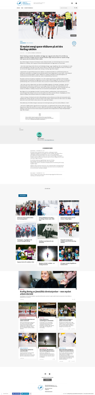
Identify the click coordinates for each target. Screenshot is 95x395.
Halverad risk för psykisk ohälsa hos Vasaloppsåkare (25, 218)
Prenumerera (47, 379)
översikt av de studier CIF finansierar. (38, 119)
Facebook (72, 3)
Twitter (76, 3)
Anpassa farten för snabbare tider (25, 262)
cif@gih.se (47, 389)
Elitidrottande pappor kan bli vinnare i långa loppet (68, 218)
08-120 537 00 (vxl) (48, 388)
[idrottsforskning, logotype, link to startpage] (24, 3)
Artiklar (18, 7)
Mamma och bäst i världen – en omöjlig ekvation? (47, 264)
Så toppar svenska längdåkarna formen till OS (68, 264)
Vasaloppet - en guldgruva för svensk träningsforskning (24, 240)
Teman (22, 7)
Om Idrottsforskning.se (28, 7)
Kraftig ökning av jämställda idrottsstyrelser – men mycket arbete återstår (78, 393)
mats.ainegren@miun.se (49, 140)
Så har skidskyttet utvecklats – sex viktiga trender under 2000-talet (47, 219)
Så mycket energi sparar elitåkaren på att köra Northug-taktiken (68, 241)
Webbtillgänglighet (48, 391)
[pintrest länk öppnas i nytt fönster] (75, 13)
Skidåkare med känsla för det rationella (46, 241)
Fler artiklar (5, 393)
